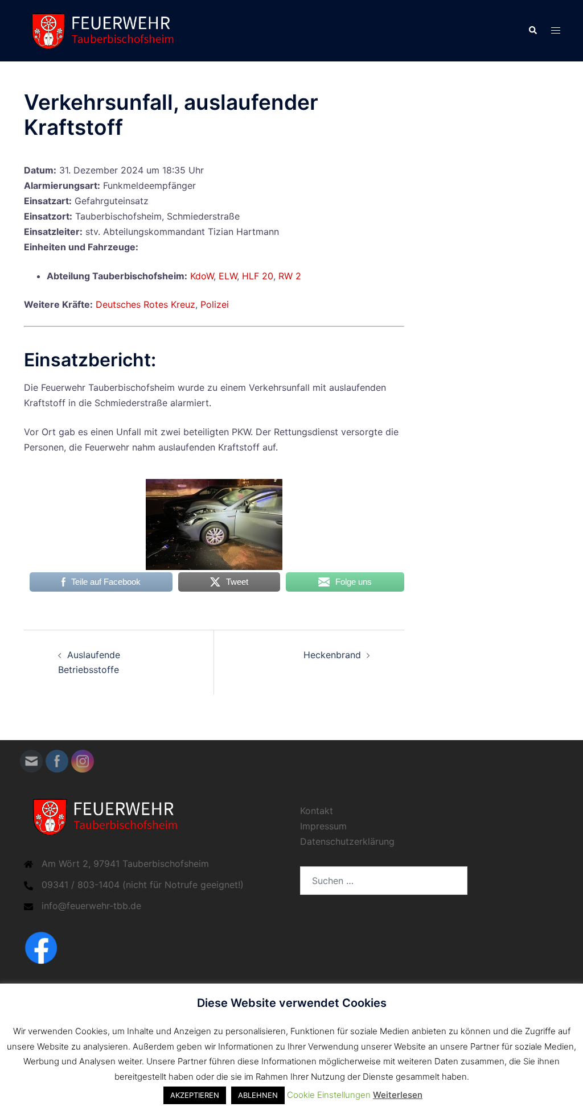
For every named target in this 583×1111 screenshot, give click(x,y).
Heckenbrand (332, 654)
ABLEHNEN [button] (258, 1095)
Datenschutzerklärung (347, 841)
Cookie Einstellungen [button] (329, 1094)
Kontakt (316, 810)
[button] (532, 30)
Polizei (214, 304)
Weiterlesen (397, 1094)
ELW (228, 276)
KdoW (202, 276)
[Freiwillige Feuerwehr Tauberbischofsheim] (107, 29)
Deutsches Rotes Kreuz (145, 304)
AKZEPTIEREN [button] (194, 1095)
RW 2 (289, 276)
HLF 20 (257, 276)
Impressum (323, 826)
